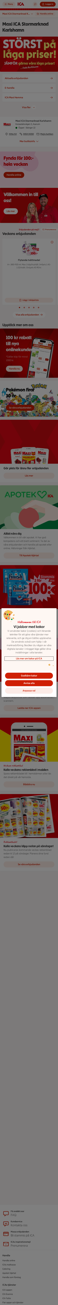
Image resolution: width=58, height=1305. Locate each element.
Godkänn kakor (29, 675)
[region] (29, 652)
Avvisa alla (29, 683)
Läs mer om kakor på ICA (29, 658)
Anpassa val (29, 690)
